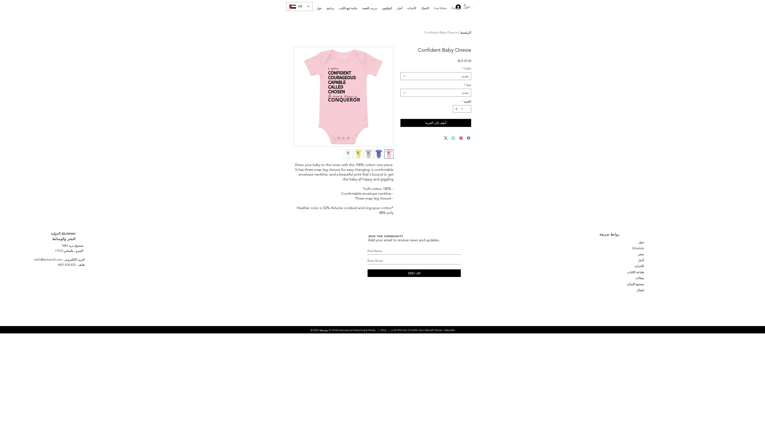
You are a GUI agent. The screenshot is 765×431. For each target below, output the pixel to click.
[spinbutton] (462, 108)
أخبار (641, 260)
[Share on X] (445, 138)
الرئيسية (465, 32)
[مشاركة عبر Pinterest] (461, 138)
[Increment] (455, 108)
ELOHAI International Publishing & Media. (352, 330)
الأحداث (639, 266)
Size (467, 85)
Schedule (637, 248)
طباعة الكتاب (635, 272)
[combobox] (435, 76)
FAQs (383, 330)
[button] (370, 6)
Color (466, 68)
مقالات (639, 278)
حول (641, 242)
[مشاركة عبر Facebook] (468, 138)
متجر (641, 254)
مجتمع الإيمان (635, 284)
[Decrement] (468, 108)
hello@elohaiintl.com (48, 259)
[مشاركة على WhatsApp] (453, 138)
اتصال (640, 290)
